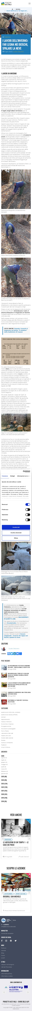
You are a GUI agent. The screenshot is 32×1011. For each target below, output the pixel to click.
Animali (3, 717)
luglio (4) (3, 760)
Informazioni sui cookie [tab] (24, 476)
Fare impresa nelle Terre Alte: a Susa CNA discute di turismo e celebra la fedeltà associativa (18, 675)
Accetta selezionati (16, 532)
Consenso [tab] (5, 476)
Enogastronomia (6, 726)
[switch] (27, 509)
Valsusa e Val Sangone (7, 964)
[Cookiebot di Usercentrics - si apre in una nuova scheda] (23, 471)
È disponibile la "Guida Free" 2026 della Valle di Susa (18, 701)
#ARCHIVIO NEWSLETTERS (9, 714)
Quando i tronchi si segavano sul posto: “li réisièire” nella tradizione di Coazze (16, 330)
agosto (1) (4, 757)
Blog (2, 953)
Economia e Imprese (7, 724)
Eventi (3, 955)
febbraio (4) (4, 771)
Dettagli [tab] (12, 476)
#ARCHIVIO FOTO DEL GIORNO (10, 712)
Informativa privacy (6, 973)
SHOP (3, 957)
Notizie (18, 9)
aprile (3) (3, 767)
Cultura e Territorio (6, 721)
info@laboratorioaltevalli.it (8, 926)
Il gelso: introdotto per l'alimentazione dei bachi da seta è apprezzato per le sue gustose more (19, 684)
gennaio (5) (4, 773)
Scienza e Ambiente (7, 742)
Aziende (3, 950)
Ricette (3, 740)
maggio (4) (4, 764)
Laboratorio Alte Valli (7, 733)
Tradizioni (7, 37)
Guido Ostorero (18, 51)
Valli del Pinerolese (6, 967)
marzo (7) (4, 769)
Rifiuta (16, 538)
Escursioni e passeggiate (8, 728)
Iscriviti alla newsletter (7, 933)
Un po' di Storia (5, 747)
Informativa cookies (7, 976)
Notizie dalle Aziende (7, 738)
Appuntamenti (5, 719)
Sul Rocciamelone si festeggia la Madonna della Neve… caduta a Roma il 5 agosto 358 (19, 666)
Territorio (3, 948)
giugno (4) (4, 762)
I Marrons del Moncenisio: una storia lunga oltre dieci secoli (19, 693)
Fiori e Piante (5, 731)
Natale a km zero (6, 735)
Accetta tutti (16, 527)
